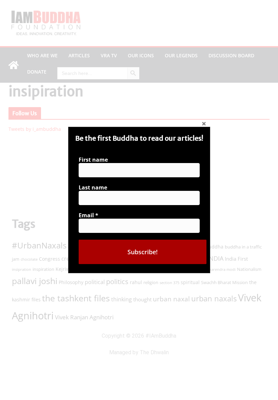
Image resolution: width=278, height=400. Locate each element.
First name (93, 159)
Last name (93, 187)
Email (88, 215)
